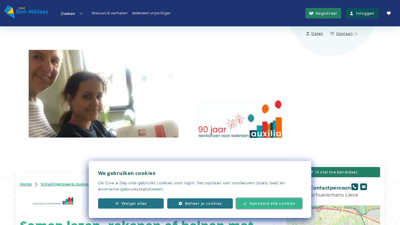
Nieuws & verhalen (110, 13)
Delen (317, 33)
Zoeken (68, 13)
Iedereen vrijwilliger (151, 13)
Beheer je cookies (203, 203)
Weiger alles (134, 203)
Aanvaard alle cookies (272, 203)
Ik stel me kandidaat (336, 172)
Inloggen (365, 13)
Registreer (326, 13)
